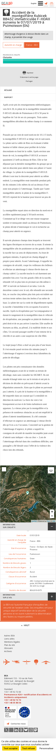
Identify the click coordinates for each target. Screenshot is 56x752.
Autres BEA (9, 635)
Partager (29, 81)
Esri (48, 521)
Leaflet (34, 521)
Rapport (8, 97)
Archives (8, 651)
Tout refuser (28, 748)
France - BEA (35, 541)
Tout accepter (11, 748)
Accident (33, 576)
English (33, 3)
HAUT (27, 625)
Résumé (8, 90)
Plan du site (9, 645)
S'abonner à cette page (29, 77)
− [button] (52, 516)
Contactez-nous (46, 3)
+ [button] (52, 511)
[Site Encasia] (24, 713)
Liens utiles (9, 638)
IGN (54, 521)
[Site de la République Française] (10, 712)
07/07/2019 (34, 535)
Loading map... (38, 493)
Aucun (32, 572)
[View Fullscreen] (4, 469)
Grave (32, 558)
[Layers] (51, 470)
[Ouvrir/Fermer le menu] (40, 3)
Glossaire (8, 648)
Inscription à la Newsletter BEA (52, 3)
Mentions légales (12, 641)
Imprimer (30, 72)
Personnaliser (46, 748)
